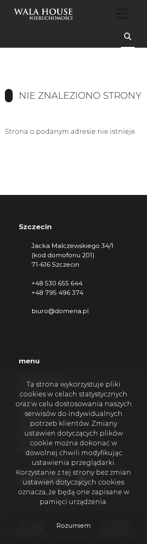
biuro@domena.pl (60, 311)
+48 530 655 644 (56, 283)
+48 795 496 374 (57, 292)
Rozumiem (73, 525)
